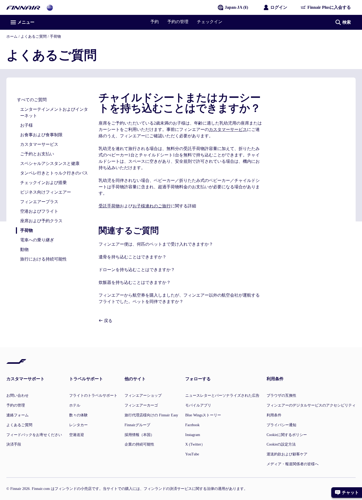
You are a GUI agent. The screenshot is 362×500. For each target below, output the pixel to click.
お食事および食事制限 (41, 135)
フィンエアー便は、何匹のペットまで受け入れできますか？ (156, 244)
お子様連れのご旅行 (152, 206)
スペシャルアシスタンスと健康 (50, 163)
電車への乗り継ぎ (37, 240)
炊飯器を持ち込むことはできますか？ (135, 282)
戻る (107, 320)
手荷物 (55, 37)
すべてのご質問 (32, 99)
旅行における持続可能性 (43, 259)
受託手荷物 (109, 206)
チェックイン (209, 21)
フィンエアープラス (39, 201)
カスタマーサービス (39, 144)
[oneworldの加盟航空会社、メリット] (50, 7)
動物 (24, 249)
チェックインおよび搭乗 (43, 182)
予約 (154, 21)
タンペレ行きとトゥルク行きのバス (54, 173)
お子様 (26, 125)
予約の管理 (177, 21)
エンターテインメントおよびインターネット (54, 112)
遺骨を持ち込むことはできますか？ (132, 257)
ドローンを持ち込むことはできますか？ (137, 269)
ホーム (11, 37)
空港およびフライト (39, 211)
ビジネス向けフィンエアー (45, 192)
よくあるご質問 (34, 37)
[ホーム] (23, 7)
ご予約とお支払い (37, 154)
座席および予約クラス (41, 221)
